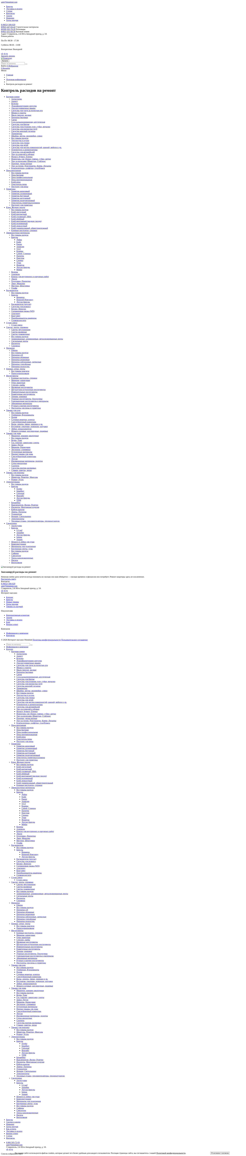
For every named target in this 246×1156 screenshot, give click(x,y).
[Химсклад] (6, 58)
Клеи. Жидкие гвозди (20, 762)
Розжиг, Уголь (17, 479)
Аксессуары (16, 526)
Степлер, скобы (18, 385)
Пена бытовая (17, 175)
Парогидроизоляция (20, 373)
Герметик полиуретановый (23, 200)
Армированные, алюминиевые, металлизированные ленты (37, 339)
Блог (8, 622)
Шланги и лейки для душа (22, 542)
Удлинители (16, 514)
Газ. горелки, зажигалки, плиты (25, 443)
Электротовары (18, 1037)
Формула (20, 265)
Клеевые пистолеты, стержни (24, 230)
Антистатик (16, 99)
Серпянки (15, 346)
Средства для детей (19, 145)
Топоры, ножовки (19, 396)
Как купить (11, 1129)
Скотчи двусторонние (20, 330)
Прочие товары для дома (22, 454)
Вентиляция (16, 562)
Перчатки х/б (17, 355)
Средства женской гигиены (23, 131)
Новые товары (12, 602)
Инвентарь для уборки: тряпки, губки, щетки (31, 159)
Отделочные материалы (21, 452)
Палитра (20, 256)
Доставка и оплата (14, 9)
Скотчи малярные (19, 332)
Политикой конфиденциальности (171, 1153)
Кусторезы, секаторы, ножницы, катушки (29, 426)
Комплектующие (18, 544)
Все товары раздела (19, 138)
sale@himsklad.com (9, 2)
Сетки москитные (19, 463)
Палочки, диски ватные (21, 163)
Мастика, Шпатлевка (20, 286)
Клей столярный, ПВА (21, 217)
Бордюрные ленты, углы (22, 549)
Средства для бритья (20, 124)
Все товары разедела (20, 371)
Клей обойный (17, 219)
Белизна (14, 104)
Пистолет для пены (19, 187)
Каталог (5, 61)
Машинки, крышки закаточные (25, 436)
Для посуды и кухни (20, 140)
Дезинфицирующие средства (24, 106)
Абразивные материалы (21, 403)
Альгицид (15, 313)
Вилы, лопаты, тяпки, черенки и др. (27, 424)
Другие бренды (23, 267)
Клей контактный (19, 214)
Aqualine (20, 532)
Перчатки (15, 903)
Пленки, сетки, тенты (20, 924)
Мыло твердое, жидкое (21, 115)
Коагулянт (15, 316)
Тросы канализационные (22, 558)
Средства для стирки (20, 143)
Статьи (9, 11)
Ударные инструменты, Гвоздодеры (26, 399)
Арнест (14, 101)
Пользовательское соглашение (74, 640)
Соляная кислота (18, 320)
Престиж (20, 258)
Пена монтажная (18, 725)
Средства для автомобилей (23, 152)
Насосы (14, 560)
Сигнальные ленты (19, 341)
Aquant (19, 539)
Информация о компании (17, 633)
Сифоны (15, 553)
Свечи (14, 120)
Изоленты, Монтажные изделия (25, 507)
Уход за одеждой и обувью (22, 154)
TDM (18, 500)
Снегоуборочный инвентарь (23, 422)
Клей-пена (15, 182)
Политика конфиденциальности (47, 640)
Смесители (16, 556)
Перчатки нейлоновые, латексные (26, 362)
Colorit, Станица (23, 253)
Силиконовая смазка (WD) (22, 311)
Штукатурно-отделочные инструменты (28, 389)
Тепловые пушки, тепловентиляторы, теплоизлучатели (35, 521)
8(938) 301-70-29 (8, 29)
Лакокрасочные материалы (23, 787)
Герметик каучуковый (20, 198)
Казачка (19, 251)
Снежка (19, 260)
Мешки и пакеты (18, 113)
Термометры (16, 133)
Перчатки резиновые (20, 360)
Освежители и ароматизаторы (24, 150)
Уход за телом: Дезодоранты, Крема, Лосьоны (31, 166)
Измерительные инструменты (24, 392)
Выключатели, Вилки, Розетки (24, 505)
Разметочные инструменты (23, 394)
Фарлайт (20, 496)
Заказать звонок (8, 56)
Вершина (20, 297)
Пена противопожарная (21, 180)
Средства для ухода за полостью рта (27, 110)
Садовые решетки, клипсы (23, 419)
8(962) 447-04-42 (8, 27)
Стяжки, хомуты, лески (21, 470)
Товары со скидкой (14, 606)
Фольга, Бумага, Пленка (21, 157)
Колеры (14, 272)
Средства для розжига (20, 306)
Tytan (18, 263)
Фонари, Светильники (21, 516)
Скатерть (15, 466)
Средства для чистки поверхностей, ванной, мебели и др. (36, 147)
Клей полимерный (19, 223)
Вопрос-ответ (12, 624)
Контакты (10, 13)
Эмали (14, 279)
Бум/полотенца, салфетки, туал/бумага (28, 168)
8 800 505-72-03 (13, 1142)
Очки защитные (18, 383)
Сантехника (16, 1078)
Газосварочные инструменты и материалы (29, 401)
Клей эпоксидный (19, 226)
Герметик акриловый (20, 191)
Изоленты (15, 343)
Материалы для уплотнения (23, 546)
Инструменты (17, 930)
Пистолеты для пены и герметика (26, 408)
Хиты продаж (12, 20)
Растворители (17, 845)
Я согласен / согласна (220, 1153)
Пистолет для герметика (22, 205)
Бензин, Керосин (18, 309)
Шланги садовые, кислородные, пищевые (29, 431)
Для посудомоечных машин (23, 108)
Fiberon (14, 350)
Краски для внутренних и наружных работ (30, 276)
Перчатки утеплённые (21, 364)
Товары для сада (18, 965)
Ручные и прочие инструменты (25, 406)
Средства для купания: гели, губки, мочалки (30, 127)
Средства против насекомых (23, 468)
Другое (14, 459)
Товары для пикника (20, 1027)
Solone (19, 537)
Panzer (19, 244)
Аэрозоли (15, 274)
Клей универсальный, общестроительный (29, 228)
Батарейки (15, 503)
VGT (18, 249)
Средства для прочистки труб (24, 129)
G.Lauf (19, 530)
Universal (20, 493)
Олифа (14, 288)
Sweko (19, 489)
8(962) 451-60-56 (8, 31)
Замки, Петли (17, 445)
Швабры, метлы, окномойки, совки (26, 136)
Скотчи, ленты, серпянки (22, 882)
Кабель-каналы (17, 509)
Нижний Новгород (24, 300)
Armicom (20, 246)
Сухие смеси (16, 325)
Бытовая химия (18, 651)
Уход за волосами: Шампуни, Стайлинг (28, 161)
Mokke (19, 270)
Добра (19, 240)
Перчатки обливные (20, 357)
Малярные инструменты (22, 387)
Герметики (16, 744)
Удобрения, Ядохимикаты (22, 415)
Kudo (18, 242)
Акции (9, 16)
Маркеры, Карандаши (20, 447)
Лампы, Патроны (18, 512)
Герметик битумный (20, 196)
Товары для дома (18, 988)
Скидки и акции (13, 1122)
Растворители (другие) (21, 304)
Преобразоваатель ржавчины (24, 318)
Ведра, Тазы (16, 440)
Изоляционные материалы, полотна (27, 461)
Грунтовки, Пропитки (21, 281)
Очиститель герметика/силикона (25, 203)
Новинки (10, 18)
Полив (14, 417)
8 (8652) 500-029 (8, 25)
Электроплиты (17, 519)
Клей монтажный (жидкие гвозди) (26, 221)
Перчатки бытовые (19, 117)
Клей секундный (18, 212)
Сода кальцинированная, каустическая (28, 122)
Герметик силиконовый (21, 193)
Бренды (9, 6)
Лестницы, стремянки (20, 449)
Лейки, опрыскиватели (21, 429)
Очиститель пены (19, 184)
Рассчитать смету (8, 579)
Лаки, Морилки (18, 283)
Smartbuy (20, 491)
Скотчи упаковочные (20, 334)
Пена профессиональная (22, 177)
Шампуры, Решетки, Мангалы (24, 477)
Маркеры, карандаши (20, 380)
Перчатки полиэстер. (20, 366)
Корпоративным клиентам (17, 615)
